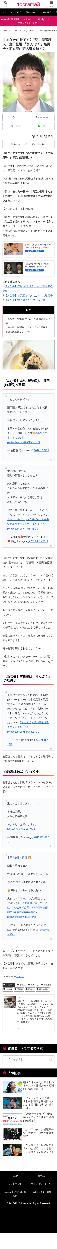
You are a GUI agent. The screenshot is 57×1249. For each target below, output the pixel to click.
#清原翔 (19, 912)
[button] (51, 1059)
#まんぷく (26, 722)
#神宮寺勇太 (31, 912)
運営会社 (42, 1176)
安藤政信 (47, 985)
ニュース (10, 985)
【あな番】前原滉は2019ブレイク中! (25, 300)
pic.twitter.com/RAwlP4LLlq (22, 528)
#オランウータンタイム (31, 524)
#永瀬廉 (36, 907)
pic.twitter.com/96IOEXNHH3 (23, 442)
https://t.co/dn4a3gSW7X (21, 829)
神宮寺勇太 (44, 989)
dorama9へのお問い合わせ (15, 1194)
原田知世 (34, 985)
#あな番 (19, 437)
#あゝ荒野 (24, 727)
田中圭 (31, 989)
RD (18, 997)
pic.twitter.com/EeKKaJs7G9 (23, 731)
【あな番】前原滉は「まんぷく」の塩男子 (29, 295)
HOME (15, 1176)
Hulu (20, 226)
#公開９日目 (20, 857)
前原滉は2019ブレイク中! (18, 331)
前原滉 (22, 985)
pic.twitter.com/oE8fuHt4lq (21, 916)
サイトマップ (15, 1184)
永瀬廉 (9, 989)
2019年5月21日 (39, 541)
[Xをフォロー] (19, 1029)
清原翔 (20, 989)
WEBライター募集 (42, 1192)
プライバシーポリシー (42, 1184)
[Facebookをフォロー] (23, 1029)
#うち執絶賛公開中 (21, 907)
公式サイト (20, 977)
